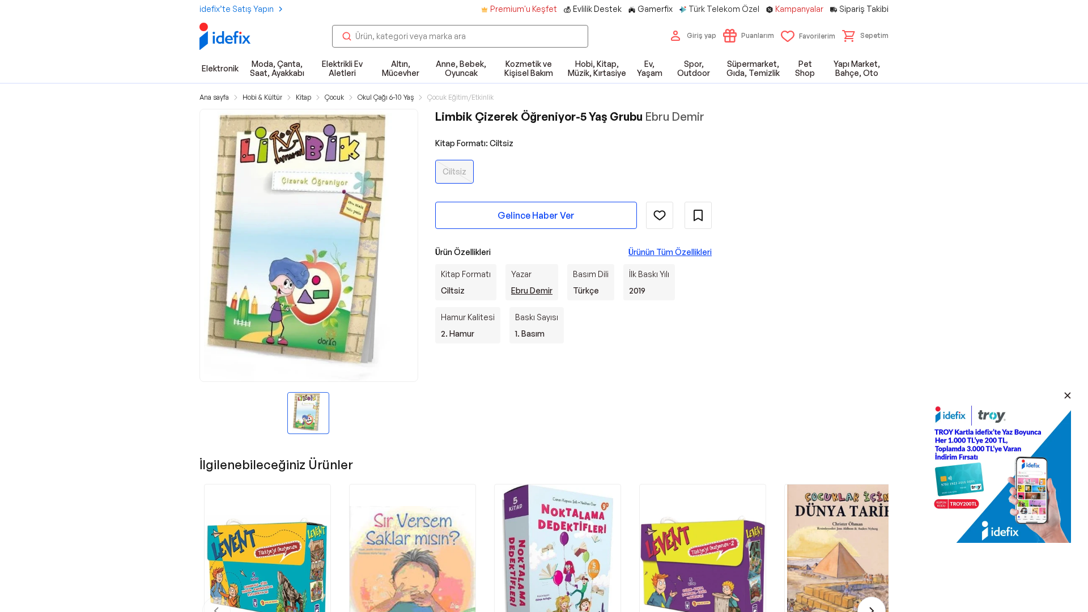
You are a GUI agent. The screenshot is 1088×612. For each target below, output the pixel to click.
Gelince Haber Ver (536, 215)
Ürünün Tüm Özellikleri (670, 252)
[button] (865, 35)
